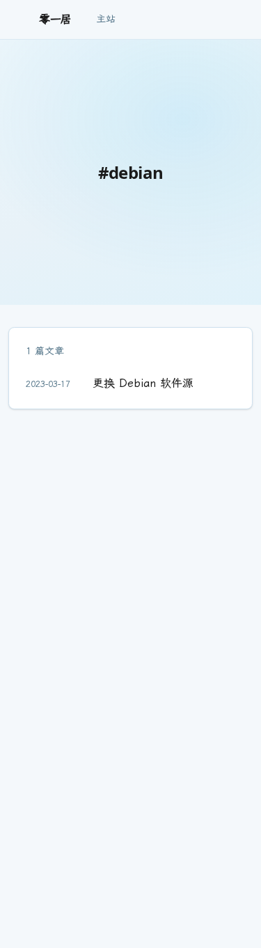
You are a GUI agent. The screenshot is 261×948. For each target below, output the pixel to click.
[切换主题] (241, 19)
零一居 (55, 19)
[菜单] (22, 19)
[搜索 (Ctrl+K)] (223, 19)
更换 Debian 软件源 (143, 383)
